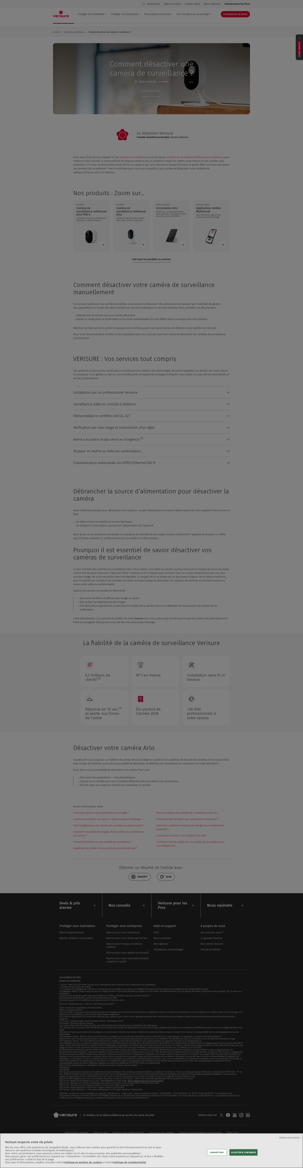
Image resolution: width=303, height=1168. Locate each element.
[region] (151, 1150)
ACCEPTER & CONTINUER (243, 1152)
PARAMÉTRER (217, 1152)
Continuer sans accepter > (290, 1137)
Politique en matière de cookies (82, 1162)
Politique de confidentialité (129, 1162)
